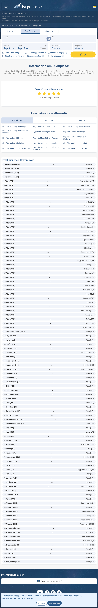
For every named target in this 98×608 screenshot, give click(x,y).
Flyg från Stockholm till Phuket (75, 148)
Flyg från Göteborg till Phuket (44, 131)
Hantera (41, 603)
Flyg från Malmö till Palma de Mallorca (75, 138)
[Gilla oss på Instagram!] (53, 592)
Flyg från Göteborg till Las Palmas (76, 126)
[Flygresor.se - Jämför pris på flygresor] (27, 6)
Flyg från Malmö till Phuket (13, 143)
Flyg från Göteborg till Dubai (44, 126)
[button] (6, 6)
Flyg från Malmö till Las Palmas (45, 138)
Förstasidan (9, 25)
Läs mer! (29, 598)
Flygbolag (23, 25)
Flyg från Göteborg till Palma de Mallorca (15, 131)
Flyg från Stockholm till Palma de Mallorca (46, 148)
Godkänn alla (54, 603)
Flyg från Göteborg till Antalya (14, 126)
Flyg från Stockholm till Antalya (45, 143)
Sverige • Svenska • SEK (51, 581)
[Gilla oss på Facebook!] (47, 592)
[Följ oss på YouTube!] (40, 592)
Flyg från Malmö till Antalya (74, 131)
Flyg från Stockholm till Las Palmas (16, 148)
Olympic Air (36, 25)
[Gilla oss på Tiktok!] (59, 592)
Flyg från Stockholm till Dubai (75, 143)
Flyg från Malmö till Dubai (12, 138)
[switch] (48, 39)
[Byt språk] (94, 6)
